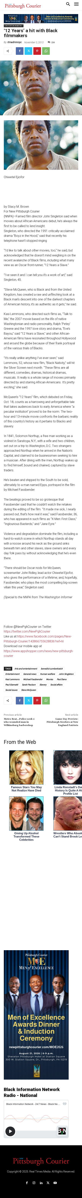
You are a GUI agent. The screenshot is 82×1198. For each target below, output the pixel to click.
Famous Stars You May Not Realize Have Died (26, 789)
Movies (49, 679)
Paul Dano (62, 679)
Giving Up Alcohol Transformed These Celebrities (26, 836)
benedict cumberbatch (52, 668)
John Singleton (66, 673)
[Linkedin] (40, 1183)
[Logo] (41, 1161)
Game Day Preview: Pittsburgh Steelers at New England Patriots (62, 722)
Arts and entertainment (25, 668)
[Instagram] (33, 1183)
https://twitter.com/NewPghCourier (27, 631)
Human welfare (47, 673)
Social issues (11, 689)
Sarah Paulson (29, 684)
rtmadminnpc (14, 42)
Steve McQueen (28, 689)
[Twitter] (28, 51)
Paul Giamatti (11, 684)
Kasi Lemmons (12, 679)
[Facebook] (19, 51)
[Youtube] (55, 1183)
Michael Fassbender (32, 679)
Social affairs (56, 684)
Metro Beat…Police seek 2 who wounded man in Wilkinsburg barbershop (19, 722)
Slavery (43, 684)
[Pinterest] (37, 51)
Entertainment (14, 26)
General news (29, 673)
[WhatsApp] (46, 51)
